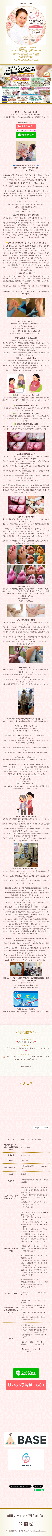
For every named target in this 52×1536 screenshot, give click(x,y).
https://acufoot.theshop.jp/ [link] (28, 985)
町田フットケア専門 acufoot (26, 1516)
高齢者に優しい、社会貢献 (26, 1009)
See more (25, 1067)
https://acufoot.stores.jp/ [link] (29, 988)
